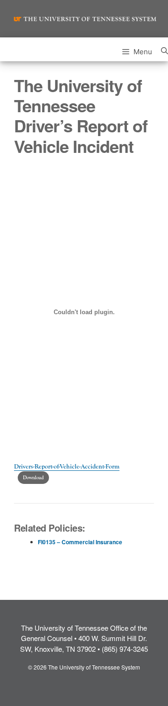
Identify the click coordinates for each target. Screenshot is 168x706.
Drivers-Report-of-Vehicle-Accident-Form (66, 466)
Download (33, 478)
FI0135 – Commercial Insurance (80, 542)
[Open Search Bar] (164, 50)
